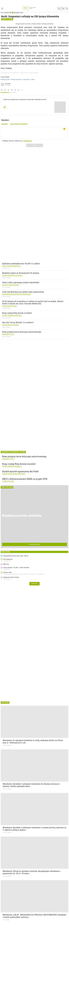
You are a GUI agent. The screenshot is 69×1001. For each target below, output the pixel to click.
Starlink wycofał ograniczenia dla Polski (20, 471)
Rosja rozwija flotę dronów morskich (17, 313)
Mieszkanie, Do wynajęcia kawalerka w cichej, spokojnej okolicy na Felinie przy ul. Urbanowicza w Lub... (33, 741)
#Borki (33, 79)
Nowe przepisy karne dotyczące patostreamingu (21, 332)
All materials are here (34, 544)
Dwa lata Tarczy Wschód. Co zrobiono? (18, 322)
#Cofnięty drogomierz (16, 79)
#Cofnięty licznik (5, 79)
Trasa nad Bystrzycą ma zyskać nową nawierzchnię (23, 292)
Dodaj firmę (34, 583)
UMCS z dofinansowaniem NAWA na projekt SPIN (24, 479)
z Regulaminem (27, 141)
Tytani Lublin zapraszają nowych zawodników (20, 282)
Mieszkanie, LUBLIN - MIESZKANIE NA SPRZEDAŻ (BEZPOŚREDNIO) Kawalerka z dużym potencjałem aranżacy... (34, 916)
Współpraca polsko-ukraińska (21, 516)
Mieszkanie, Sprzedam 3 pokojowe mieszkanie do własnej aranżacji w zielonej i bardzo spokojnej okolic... (31, 785)
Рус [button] (59, 8)
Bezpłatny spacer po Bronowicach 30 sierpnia (20, 273)
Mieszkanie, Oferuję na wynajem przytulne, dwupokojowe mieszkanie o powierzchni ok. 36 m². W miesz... (31, 872)
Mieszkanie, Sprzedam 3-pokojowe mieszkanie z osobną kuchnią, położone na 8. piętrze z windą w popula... (34, 828)
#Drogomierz (26, 79)
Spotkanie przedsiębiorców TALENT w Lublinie (21, 263)
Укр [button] (63, 8)
